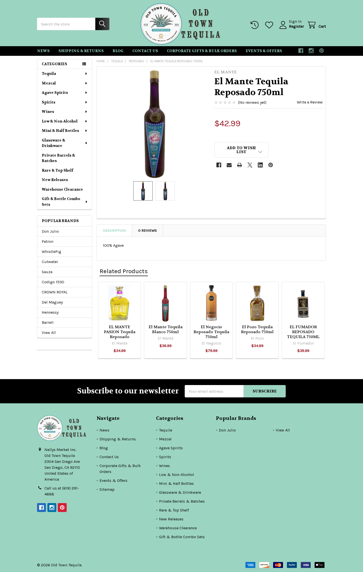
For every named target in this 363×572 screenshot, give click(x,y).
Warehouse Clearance (62, 189)
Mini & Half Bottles (60, 130)
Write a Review (310, 102)
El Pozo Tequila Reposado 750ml (257, 329)
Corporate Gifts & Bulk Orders (202, 50)
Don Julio (50, 231)
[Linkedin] (260, 165)
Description (114, 230)
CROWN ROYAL (55, 292)
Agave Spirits (55, 92)
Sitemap (107, 489)
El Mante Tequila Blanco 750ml (165, 329)
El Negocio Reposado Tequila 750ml (211, 331)
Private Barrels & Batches (58, 158)
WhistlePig (51, 251)
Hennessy (50, 312)
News (43, 50)
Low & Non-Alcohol (60, 121)
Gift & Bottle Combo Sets (61, 201)
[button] (241, 150)
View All (49, 332)
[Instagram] (311, 50)
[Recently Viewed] (256, 25)
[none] (154, 124)
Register (296, 26)
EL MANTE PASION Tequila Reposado (119, 331)
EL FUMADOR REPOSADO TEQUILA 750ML (303, 331)
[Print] (239, 165)
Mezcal (49, 83)
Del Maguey (52, 302)
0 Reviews (147, 230)
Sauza (47, 271)
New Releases (55, 179)
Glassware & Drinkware (53, 143)
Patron (47, 241)
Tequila (49, 73)
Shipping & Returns (81, 50)
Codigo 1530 (53, 282)
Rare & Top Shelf (57, 170)
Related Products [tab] (124, 271)
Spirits (48, 102)
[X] (249, 165)
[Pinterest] (321, 50)
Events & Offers (264, 50)
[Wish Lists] (270, 25)
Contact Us (145, 50)
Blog (118, 50)
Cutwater (50, 261)
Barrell (48, 322)
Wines (48, 111)
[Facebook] (300, 50)
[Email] (229, 165)
